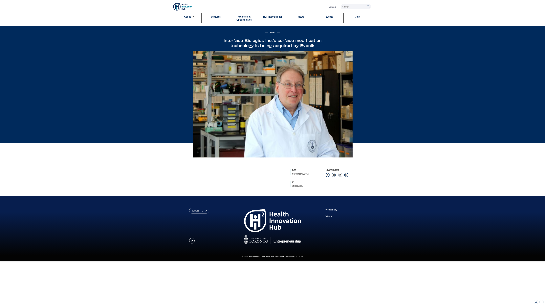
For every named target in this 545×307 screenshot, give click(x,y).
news (272, 32)
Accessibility (331, 209)
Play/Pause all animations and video (541, 302)
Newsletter (198, 210)
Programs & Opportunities (244, 18)
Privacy (328, 215)
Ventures (216, 16)
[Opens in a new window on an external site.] (192, 240)
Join (357, 16)
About (187, 16)
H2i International (272, 16)
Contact (332, 6)
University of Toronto (295, 256)
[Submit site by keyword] (368, 6)
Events (329, 16)
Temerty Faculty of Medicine (276, 256)
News (301, 16)
